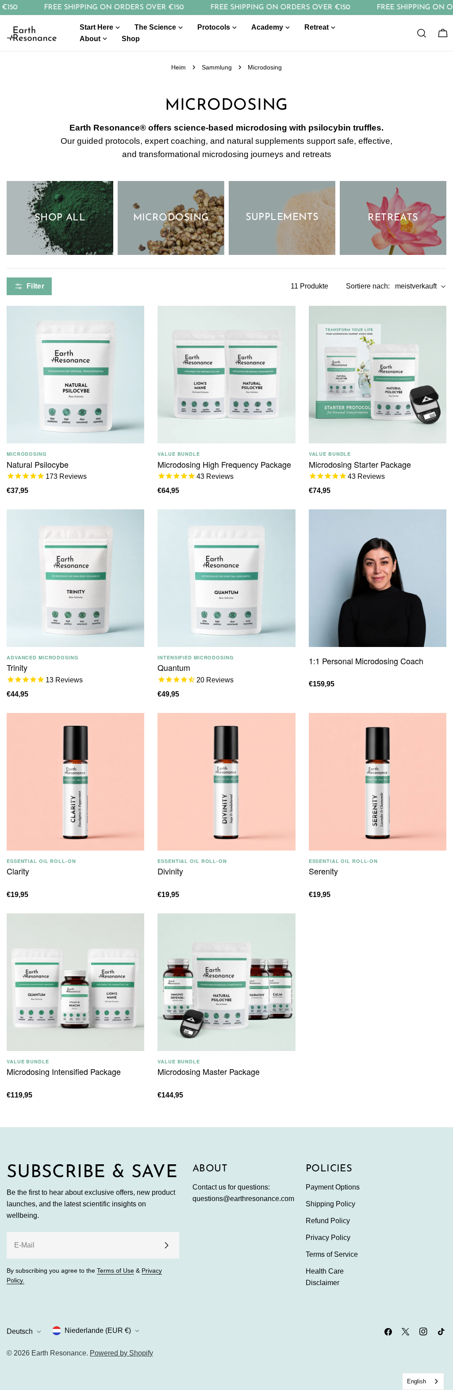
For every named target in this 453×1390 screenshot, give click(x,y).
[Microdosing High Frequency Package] (226, 374)
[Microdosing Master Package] (226, 982)
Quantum (173, 667)
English (416, 1381)
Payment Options (333, 1187)
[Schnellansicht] (128, 328)
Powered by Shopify (121, 1353)
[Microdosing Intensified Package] (75, 982)
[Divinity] (226, 782)
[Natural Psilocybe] (75, 374)
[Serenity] (377, 782)
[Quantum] (226, 578)
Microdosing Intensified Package (64, 1071)
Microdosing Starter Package (360, 464)
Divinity (170, 871)
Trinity (17, 667)
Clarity (18, 871)
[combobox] (423, 1381)
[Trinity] (75, 578)
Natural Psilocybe (38, 464)
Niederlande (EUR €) (98, 1330)
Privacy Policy (328, 1237)
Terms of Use (115, 1270)
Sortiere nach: (368, 286)
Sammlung (217, 67)
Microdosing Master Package (208, 1071)
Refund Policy (328, 1220)
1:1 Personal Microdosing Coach (366, 660)
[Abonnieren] (166, 1245)
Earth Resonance (58, 1353)
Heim (178, 67)
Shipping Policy (330, 1204)
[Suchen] (421, 33)
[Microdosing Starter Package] (377, 374)
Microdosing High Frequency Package (224, 464)
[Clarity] (75, 782)
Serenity (323, 871)
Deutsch (20, 1331)
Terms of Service (332, 1254)
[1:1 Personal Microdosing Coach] (377, 578)
